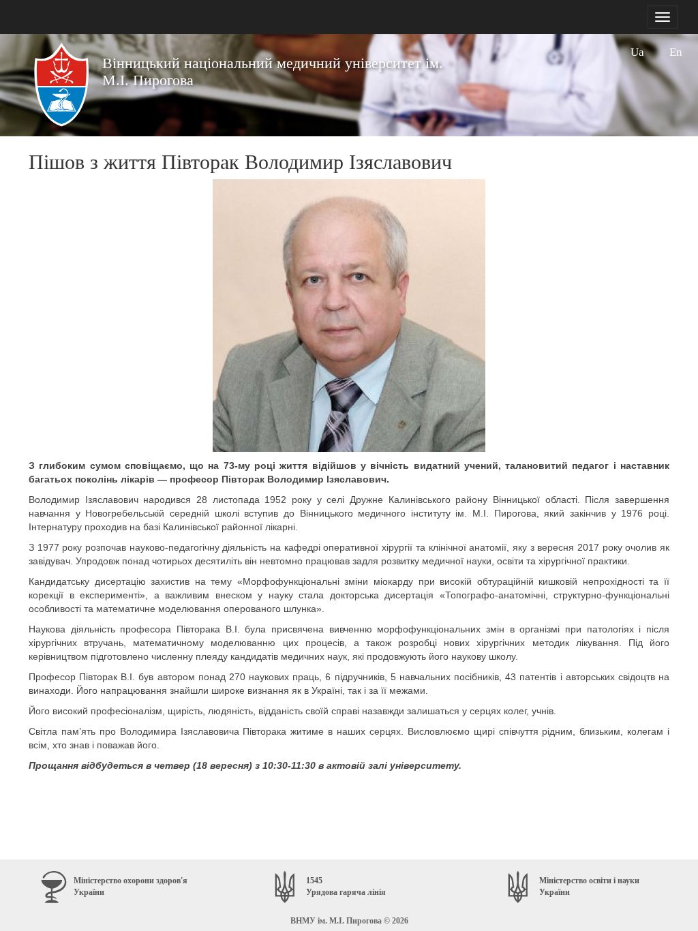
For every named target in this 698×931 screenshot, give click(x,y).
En (675, 52)
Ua (637, 52)
